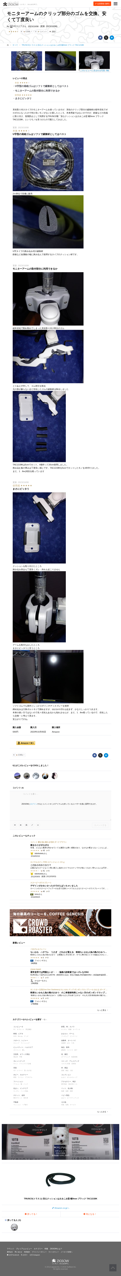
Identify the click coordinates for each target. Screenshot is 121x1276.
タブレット (20, 1029)
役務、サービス (71, 1105)
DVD (15, 1036)
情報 (62, 1105)
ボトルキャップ (72, 1077)
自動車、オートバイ (68, 1040)
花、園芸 (64, 1054)
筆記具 (15, 1057)
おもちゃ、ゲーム (67, 1033)
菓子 (75, 1050)
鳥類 (71, 1091)
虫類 (67, 1091)
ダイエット (17, 1050)
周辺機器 (28, 1029)
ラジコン (21, 1077)
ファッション (18, 1081)
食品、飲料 (65, 1047)
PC (14, 1029)
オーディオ (76, 1029)
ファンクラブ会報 (25, 1063)
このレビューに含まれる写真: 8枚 (94, 70)
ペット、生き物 (67, 1088)
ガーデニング (65, 1057)
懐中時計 (64, 1084)
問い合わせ (18, 1252)
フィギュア (65, 1036)
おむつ (63, 1098)
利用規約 (27, 1252)
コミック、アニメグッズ (70, 1061)
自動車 (63, 1043)
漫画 (62, 1070)
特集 (46, 1249)
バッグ (25, 1084)
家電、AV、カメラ (68, 1027)
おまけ (63, 1077)
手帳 (20, 1057)
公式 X (24, 1255)
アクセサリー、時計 (68, 1081)
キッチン (64, 1029)
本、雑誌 (64, 1068)
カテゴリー (38, 1249)
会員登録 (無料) (103, 4)
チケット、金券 (19, 1095)
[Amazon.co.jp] (25, 743)
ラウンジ (10, 1249)
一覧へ (44, 1019)
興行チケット (17, 1098)
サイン (15, 1063)
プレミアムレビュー (24, 1249)
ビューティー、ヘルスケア (23, 1047)
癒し (23, 1050)
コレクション (66, 1075)
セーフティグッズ (73, 1098)
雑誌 (67, 1070)
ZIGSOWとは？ (56, 1249)
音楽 (15, 1068)
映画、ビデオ (18, 1033)
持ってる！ (32, 1214)
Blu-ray (20, 1036)
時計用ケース (72, 1084)
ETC (68, 1043)
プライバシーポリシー (39, 1252)
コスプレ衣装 (65, 1063)
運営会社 (10, 1252)
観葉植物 (74, 1057)
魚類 (62, 1091)
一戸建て (25, 1105)
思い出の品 (27, 1070)
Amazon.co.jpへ (61, 1208)
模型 (14, 1077)
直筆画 (73, 1063)
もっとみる (102, 1112)
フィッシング (25, 1043)
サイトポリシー (54, 1252)
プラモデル (28, 1077)
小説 (71, 1070)
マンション (17, 1105)
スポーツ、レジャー (20, 1040)
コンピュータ (18, 1027)
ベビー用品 (65, 1095)
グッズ (26, 1036)
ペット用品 (24, 1091)
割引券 (26, 1098)
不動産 (15, 1102)
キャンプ (16, 1043)
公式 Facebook (13, 1255)
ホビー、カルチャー (20, 1075)
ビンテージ (73, 1036)
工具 (72, 1043)
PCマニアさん (19, 26)
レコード (20, 1070)
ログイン (33, 804)
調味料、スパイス (67, 1050)
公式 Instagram (34, 1255)
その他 (63, 1102)
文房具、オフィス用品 (21, 1054)
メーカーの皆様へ (67, 1252)
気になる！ (90, 1214)
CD (14, 1070)
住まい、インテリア (20, 1088)
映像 (69, 1029)
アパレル (16, 1084)
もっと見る (102, 1010)
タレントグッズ (19, 1061)
